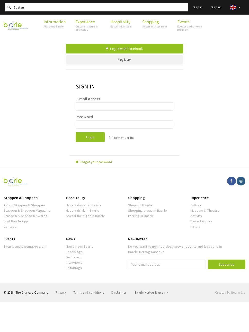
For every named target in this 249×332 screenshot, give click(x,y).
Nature (195, 226)
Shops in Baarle (140, 205)
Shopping (136, 197)
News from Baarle (80, 246)
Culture (196, 205)
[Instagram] (241, 181)
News (70, 238)
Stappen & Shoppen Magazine (27, 210)
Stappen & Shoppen (21, 197)
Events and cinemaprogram (25, 246)
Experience (199, 197)
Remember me (124, 137)
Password (84, 116)
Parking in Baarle (141, 216)
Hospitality (75, 197)
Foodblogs (74, 252)
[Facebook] (231, 181)
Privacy (60, 292)
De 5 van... (73, 257)
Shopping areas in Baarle (147, 210)
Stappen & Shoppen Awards (25, 216)
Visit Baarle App (16, 221)
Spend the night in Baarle (85, 216)
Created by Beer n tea (230, 292)
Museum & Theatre (205, 210)
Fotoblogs (74, 268)
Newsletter (137, 238)
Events (9, 238)
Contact (10, 226)
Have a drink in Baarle (82, 210)
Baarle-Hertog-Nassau (150, 292)
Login (90, 137)
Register (124, 59)
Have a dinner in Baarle (83, 205)
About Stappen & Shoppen (24, 205)
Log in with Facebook (126, 48)
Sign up (216, 7)
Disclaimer (118, 292)
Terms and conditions (88, 292)
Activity (196, 216)
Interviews (74, 262)
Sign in (198, 7)
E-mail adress (88, 98)
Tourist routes (201, 221)
